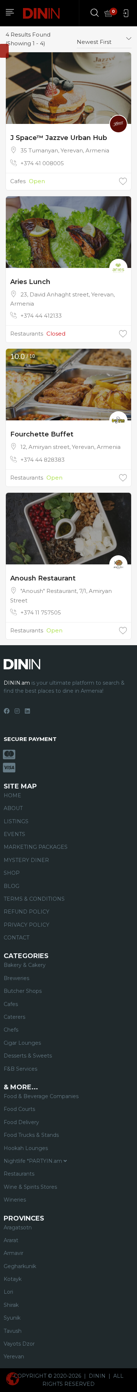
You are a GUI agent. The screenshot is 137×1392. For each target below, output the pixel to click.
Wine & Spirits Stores (30, 1187)
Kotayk (13, 1279)
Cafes (18, 181)
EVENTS (14, 834)
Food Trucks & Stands (31, 1135)
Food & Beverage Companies (41, 1096)
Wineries (15, 1199)
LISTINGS (16, 821)
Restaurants (26, 333)
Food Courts (19, 1109)
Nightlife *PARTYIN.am (34, 1161)
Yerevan (14, 1356)
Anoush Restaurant (43, 578)
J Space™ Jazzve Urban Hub (58, 138)
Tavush (13, 1331)
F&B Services (20, 1069)
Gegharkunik (20, 1266)
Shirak (11, 1305)
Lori (8, 1292)
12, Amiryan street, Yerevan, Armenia (70, 446)
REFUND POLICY (26, 911)
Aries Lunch (30, 282)
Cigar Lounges (22, 1043)
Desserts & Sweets (28, 1055)
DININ (97, 1376)
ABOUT (13, 808)
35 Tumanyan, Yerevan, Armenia (64, 150)
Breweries (16, 978)
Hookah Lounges (26, 1148)
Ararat (11, 1240)
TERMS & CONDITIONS (34, 899)
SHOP (12, 873)
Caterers (14, 1017)
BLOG (11, 886)
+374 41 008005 (42, 163)
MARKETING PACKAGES (36, 847)
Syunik (12, 1318)
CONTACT (16, 937)
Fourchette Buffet (41, 434)
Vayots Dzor (19, 1343)
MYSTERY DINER (26, 860)
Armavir (13, 1253)
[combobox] (104, 39)
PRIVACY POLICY (26, 925)
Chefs (11, 1029)
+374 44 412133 (41, 315)
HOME (12, 795)
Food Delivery (21, 1122)
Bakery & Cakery (25, 965)
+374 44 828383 (42, 459)
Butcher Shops (23, 991)
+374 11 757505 (40, 612)
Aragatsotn (18, 1227)
